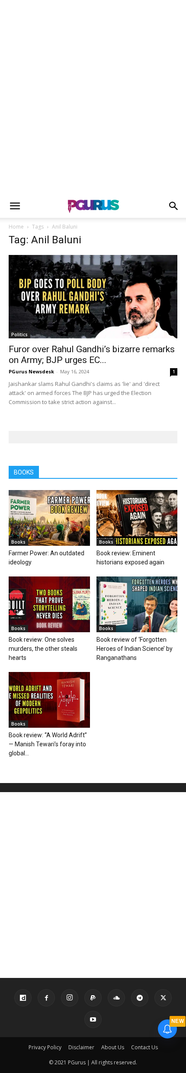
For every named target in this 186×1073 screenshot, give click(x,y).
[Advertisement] (93, 97)
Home (16, 226)
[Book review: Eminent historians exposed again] (137, 518)
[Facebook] (46, 997)
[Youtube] (93, 1019)
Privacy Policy (45, 1047)
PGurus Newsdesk (31, 371)
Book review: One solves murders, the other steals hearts (43, 648)
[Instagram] (69, 997)
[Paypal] (93, 997)
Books (18, 542)
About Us (112, 1047)
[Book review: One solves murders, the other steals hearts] (49, 604)
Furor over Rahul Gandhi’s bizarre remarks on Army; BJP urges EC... (92, 354)
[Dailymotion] (23, 997)
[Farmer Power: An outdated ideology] (49, 518)
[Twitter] (163, 997)
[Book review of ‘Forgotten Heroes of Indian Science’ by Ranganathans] (137, 604)
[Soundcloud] (116, 997)
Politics (19, 334)
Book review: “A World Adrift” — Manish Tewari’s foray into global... (48, 744)
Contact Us (144, 1047)
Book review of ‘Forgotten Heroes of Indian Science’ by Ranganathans (134, 648)
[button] (15, 206)
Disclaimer (81, 1047)
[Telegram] (139, 997)
